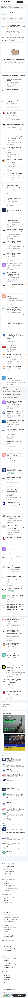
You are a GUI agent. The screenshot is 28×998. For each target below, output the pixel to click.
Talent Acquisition (8, 916)
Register (20, 2)
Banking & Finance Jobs (8, 864)
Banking (6, 868)
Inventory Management (10, 948)
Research (6, 898)
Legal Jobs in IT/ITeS (9, 967)
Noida (19, 32)
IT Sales (6, 933)
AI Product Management (10, 989)
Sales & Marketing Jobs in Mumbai (12, 389)
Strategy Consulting (9, 897)
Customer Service (8, 983)
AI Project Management (10, 994)
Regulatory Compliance (10, 958)
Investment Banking (9, 871)
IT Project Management (10, 927)
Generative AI (7, 991)
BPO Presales (7, 977)
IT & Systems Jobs (7, 925)
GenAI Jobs (5, 987)
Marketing (6, 883)
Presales (6, 931)
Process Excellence (8, 902)
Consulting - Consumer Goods (11, 906)
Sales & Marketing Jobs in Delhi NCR (12, 393)
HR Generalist (7, 912)
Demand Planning (8, 952)
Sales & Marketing (7, 6)
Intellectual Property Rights (10, 964)
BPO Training (7, 981)
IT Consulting (7, 929)
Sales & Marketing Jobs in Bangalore (12, 391)
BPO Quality (7, 975)
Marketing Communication (11, 888)
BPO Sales (6, 979)
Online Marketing (8, 887)
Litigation (6, 960)
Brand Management (9, 885)
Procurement (7, 946)
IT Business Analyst (8, 936)
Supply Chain (7, 943)
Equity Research (8, 875)
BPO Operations (8, 974)
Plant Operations (8, 950)
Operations (7, 945)
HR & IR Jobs (5, 910)
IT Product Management (10, 935)
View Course (11, 214)
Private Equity (7, 873)
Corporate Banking (8, 869)
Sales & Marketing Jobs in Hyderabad (13, 394)
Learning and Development (11, 919)
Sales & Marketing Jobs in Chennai (12, 396)
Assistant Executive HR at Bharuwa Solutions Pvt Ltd (14, 14)
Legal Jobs (5, 956)
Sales (5, 881)
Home (2, 6)
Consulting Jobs (6, 894)
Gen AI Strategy (8, 993)
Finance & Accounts (9, 866)
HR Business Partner (9, 914)
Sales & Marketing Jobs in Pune (11, 397)
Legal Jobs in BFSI (8, 965)
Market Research (8, 890)
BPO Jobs (4, 971)
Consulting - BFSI (8, 904)
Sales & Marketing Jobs (8, 879)
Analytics (6, 900)
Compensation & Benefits (10, 921)
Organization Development (11, 917)
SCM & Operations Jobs (8, 940)
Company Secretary (9, 962)
